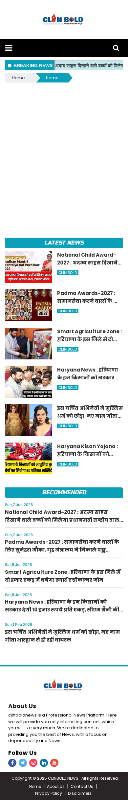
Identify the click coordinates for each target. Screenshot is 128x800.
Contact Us (82, 786)
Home (18, 78)
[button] (8, 48)
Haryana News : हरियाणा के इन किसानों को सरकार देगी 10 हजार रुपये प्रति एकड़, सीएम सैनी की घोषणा (62, 609)
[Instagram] (33, 763)
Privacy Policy (48, 793)
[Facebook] (12, 763)
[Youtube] (54, 763)
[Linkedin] (44, 763)
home (52, 78)
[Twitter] (23, 763)
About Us (22, 706)
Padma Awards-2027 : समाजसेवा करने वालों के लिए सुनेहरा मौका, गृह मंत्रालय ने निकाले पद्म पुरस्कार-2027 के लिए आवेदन (62, 549)
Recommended (64, 492)
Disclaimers (80, 793)
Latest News (63, 242)
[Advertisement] (64, 151)
